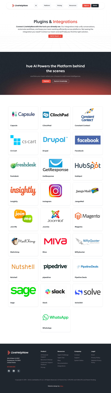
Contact (77, 355)
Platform (47, 5)
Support (77, 358)
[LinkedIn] (13, 371)
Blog (59, 360)
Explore (46, 81)
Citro (61, 386)
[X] (18, 371)
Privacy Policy (95, 358)
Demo (95, 5)
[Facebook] (9, 371)
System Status (78, 360)
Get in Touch (54, 36)
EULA (93, 355)
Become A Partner (46, 360)
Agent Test (61, 358)
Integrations (61, 366)
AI (36, 5)
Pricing (59, 5)
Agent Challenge (63, 355)
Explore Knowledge (60, 81)
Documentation (63, 363)
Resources (72, 5)
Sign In (86, 5)
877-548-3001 (11, 367)
